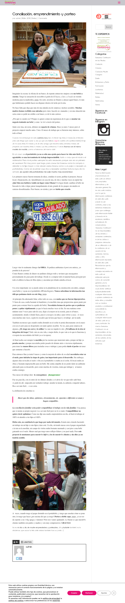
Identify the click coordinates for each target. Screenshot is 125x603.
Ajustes (104, 593)
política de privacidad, (51, 598)
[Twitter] (17, 558)
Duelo (97, 78)
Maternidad (99, 93)
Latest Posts (28, 542)
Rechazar (89, 593)
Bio (17, 542)
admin (18, 18)
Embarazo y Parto (102, 82)
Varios (97, 105)
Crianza (98, 68)
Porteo (34, 18)
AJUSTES (56, 601)
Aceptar (74, 593)
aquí (56, 141)
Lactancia (99, 90)
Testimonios (99, 101)
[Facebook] (20, 558)
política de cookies (16, 600)
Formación (99, 86)
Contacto (98, 64)
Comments (42, 18)
